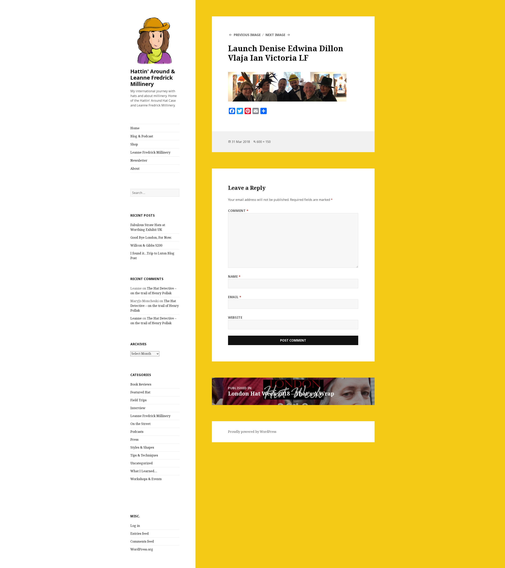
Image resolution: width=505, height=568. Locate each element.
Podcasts (136, 431)
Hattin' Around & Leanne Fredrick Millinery (152, 78)
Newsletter (138, 160)
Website (235, 317)
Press (134, 439)
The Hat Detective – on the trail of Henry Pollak (154, 306)
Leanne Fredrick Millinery (150, 152)
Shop (134, 144)
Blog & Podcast (141, 136)
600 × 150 (264, 142)
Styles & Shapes (142, 447)
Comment (238, 211)
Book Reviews (140, 384)
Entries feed (139, 533)
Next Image (275, 35)
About (134, 168)
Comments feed (142, 541)
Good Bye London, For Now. (151, 237)
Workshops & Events (146, 479)
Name (234, 276)
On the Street (140, 424)
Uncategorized (141, 463)
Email (234, 297)
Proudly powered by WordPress (252, 431)
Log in (135, 525)
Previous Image (247, 35)
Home (134, 128)
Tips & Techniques (144, 455)
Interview (137, 408)
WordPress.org (141, 549)
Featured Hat (140, 392)
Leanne (136, 318)
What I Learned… (143, 471)
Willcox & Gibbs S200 (146, 245)
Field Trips (138, 400)
